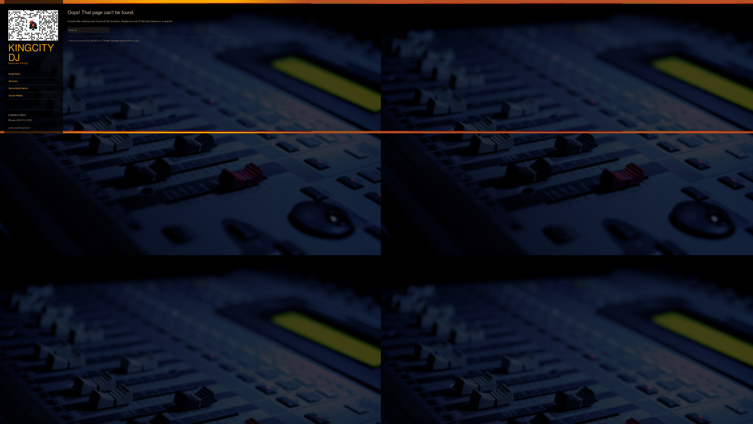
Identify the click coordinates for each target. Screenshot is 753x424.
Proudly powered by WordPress (85, 40)
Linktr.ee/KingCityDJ (19, 128)
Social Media (16, 95)
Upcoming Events (18, 88)
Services (13, 81)
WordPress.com (131, 40)
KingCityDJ (31, 52)
